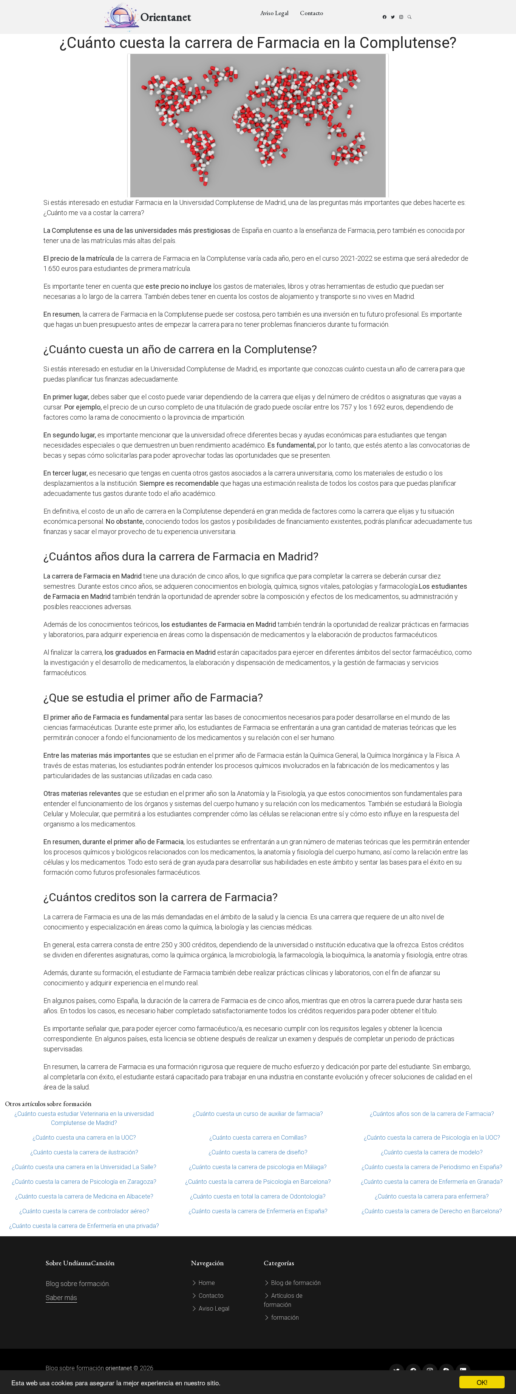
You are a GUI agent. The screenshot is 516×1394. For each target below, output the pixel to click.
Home (206, 1282)
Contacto (311, 13)
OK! (482, 1382)
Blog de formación (295, 1282)
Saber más (61, 1298)
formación (284, 1317)
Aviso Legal (274, 13)
